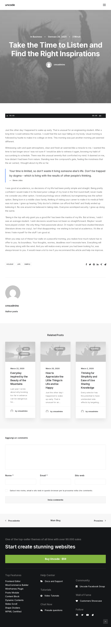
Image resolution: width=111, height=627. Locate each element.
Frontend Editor (13, 581)
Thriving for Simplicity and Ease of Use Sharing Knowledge (89, 380)
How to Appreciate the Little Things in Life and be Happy (54, 380)
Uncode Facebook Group (92, 586)
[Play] (7, 116)
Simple (27, 264)
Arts (26, 349)
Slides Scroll (11, 603)
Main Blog (55, 520)
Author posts (11, 311)
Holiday (10, 264)
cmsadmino (59, 64)
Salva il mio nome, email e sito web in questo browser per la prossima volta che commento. (51, 490)
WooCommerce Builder (16, 585)
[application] (55, 116)
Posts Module (12, 592)
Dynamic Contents (14, 600)
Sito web (79, 475)
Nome (9, 475)
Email (44, 475)
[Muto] (100, 116)
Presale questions (53, 610)
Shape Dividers (12, 607)
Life (19, 264)
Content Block (12, 596)
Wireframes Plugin (14, 588)
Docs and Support (54, 581)
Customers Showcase (91, 600)
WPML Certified (13, 611)
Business (37, 36)
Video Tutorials (51, 595)
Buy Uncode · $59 (55, 559)
